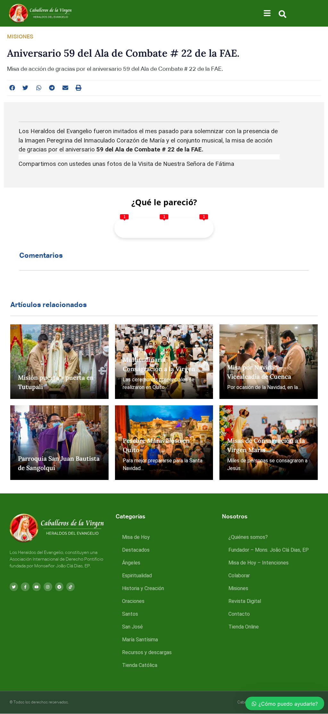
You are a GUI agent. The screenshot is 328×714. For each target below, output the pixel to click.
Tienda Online (243, 627)
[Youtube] (36, 586)
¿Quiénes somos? (248, 537)
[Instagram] (48, 586)
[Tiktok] (70, 586)
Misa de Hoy (136, 537)
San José (132, 627)
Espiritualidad (137, 575)
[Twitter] (14, 586)
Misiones (238, 588)
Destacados (136, 550)
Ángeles (131, 563)
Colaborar (239, 575)
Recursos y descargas (147, 652)
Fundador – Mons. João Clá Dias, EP (268, 550)
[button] (12, 88)
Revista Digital (244, 601)
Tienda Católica (139, 665)
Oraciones (133, 601)
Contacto (239, 614)
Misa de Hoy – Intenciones (258, 563)
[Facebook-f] (25, 586)
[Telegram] (59, 586)
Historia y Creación (143, 588)
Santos (130, 614)
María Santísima (140, 640)
